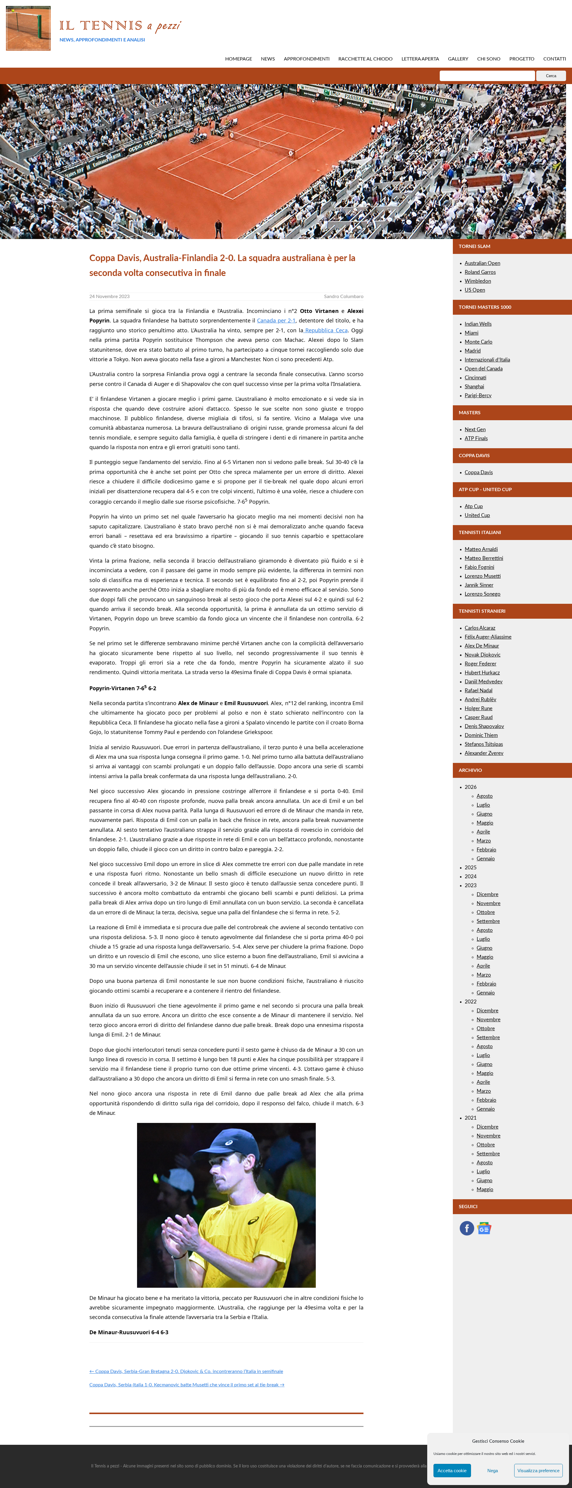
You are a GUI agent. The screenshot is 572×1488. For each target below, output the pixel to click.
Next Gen (475, 429)
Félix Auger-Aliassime (488, 637)
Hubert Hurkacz (482, 672)
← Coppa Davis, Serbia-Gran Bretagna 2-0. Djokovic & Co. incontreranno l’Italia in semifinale (186, 1371)
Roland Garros (480, 272)
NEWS (268, 59)
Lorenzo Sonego (482, 594)
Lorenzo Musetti (483, 576)
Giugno (484, 814)
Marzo (484, 840)
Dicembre (487, 894)
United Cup (477, 515)
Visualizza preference (538, 1470)
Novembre (488, 903)
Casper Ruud (479, 717)
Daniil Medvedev (484, 681)
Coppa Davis (479, 472)
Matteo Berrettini (484, 558)
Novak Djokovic (482, 654)
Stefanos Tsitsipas (484, 744)
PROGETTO (521, 59)
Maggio (485, 823)
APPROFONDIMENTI (306, 59)
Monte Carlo (478, 342)
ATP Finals (476, 438)
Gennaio (486, 858)
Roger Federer (480, 663)
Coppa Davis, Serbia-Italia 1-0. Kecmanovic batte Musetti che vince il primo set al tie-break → (187, 1385)
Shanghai (474, 386)
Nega (492, 1470)
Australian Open (482, 263)
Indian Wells (478, 324)
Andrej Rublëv (480, 699)
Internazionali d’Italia (487, 359)
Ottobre (486, 912)
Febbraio (486, 849)
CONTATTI (554, 59)
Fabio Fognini (479, 567)
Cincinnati (475, 377)
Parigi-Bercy (478, 395)
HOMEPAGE (238, 59)
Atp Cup (474, 506)
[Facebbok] (467, 1234)
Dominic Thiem (481, 735)
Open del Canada (484, 368)
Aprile (483, 831)
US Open (475, 290)
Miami (471, 333)
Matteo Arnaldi (481, 549)
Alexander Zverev (484, 753)
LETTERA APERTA (420, 59)
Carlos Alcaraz (480, 628)
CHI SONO (488, 59)
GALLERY (458, 59)
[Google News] (484, 1234)
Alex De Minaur (482, 645)
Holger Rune (478, 708)
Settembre (488, 921)
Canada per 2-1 (276, 320)
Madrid (473, 350)
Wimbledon (478, 281)
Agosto (485, 796)
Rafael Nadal (478, 690)
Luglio (483, 805)
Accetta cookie (452, 1470)
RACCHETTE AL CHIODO (365, 59)
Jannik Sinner (479, 585)
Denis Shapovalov (484, 726)
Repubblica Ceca (325, 330)
